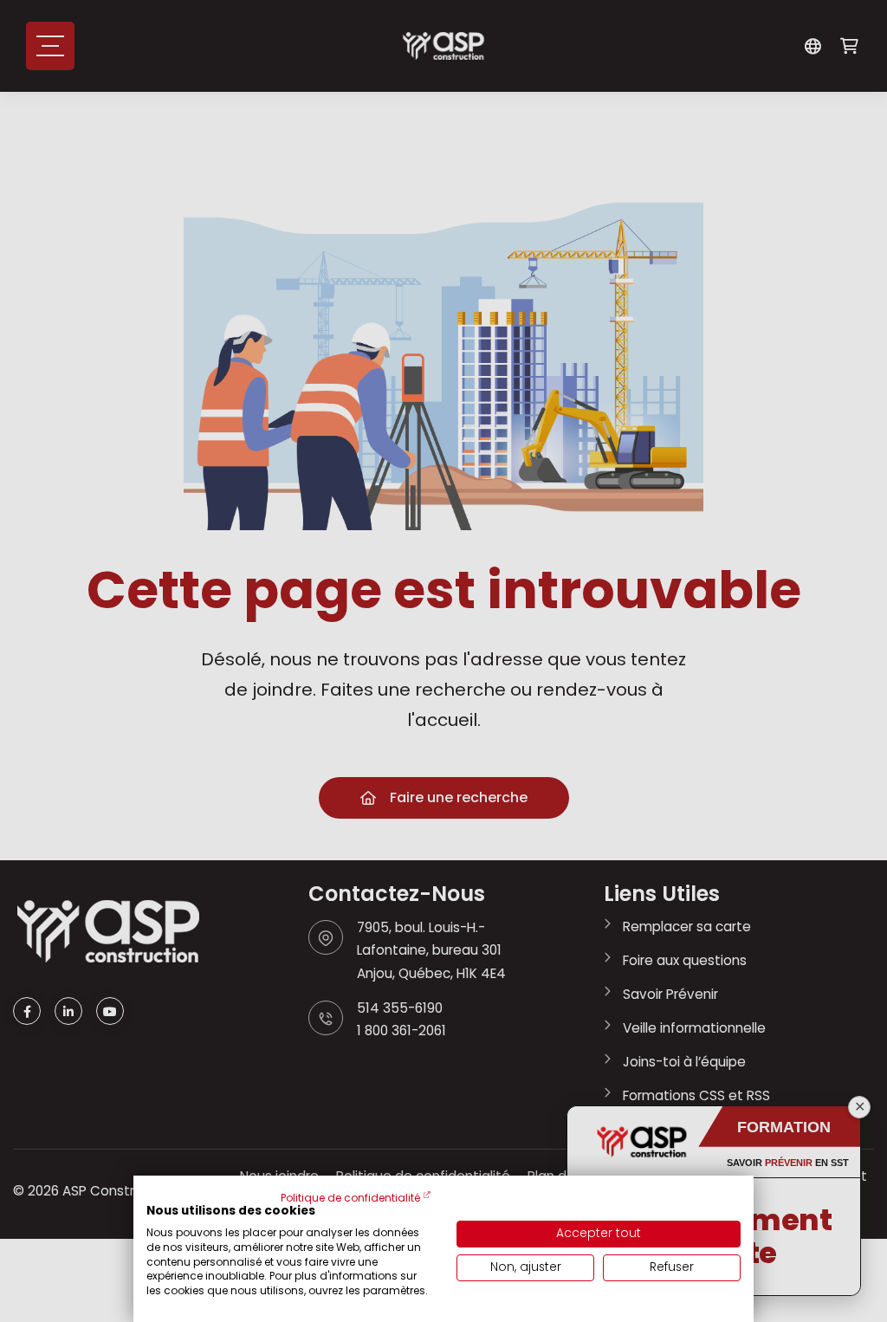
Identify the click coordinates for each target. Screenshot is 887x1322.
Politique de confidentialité (350, 1197)
